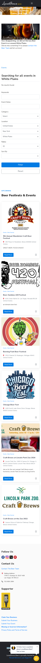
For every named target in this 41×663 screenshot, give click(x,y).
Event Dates (6, 102)
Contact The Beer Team (10, 569)
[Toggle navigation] (32, 3)
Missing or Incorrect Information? (14, 627)
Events (4, 232)
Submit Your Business (9, 620)
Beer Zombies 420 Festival (14, 295)
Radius (3, 142)
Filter (20, 164)
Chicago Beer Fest (11, 404)
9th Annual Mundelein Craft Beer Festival (17, 237)
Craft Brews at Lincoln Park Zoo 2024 (19, 457)
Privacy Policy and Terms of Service (14, 630)
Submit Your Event (8, 624)
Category (4, 112)
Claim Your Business (9, 617)
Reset (20, 171)
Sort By (4, 151)
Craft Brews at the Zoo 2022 (15, 518)
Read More (8, 255)
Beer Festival (11, 232)
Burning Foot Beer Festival (14, 351)
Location (4, 121)
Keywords (5, 92)
